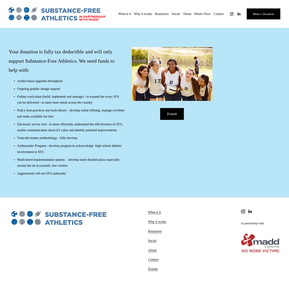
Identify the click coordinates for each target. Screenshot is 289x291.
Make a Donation (263, 14)
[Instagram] (232, 14)
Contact (218, 14)
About (187, 14)
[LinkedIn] (239, 14)
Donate (172, 114)
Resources (155, 231)
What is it (154, 212)
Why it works (143, 14)
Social (176, 14)
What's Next (202, 14)
